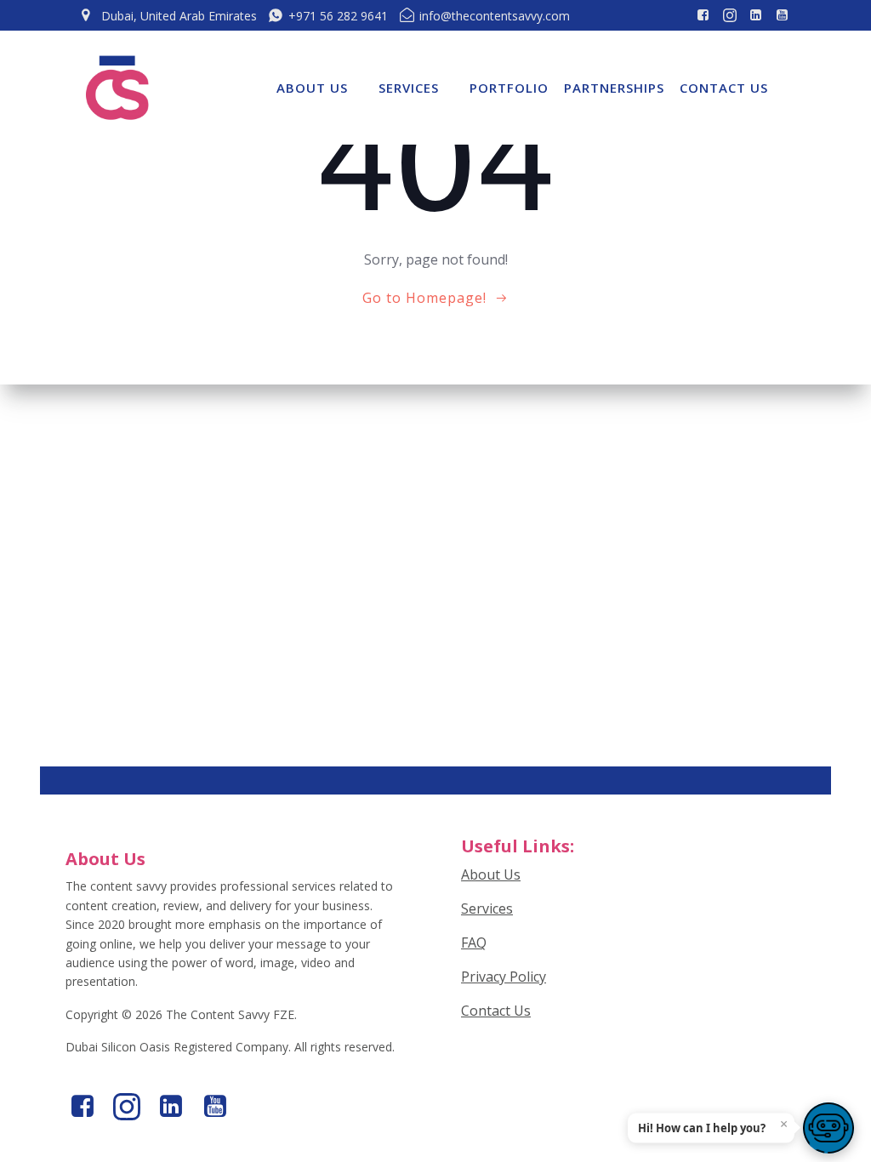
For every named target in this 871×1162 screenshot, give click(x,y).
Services (409, 87)
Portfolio (509, 87)
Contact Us (724, 87)
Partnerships (614, 87)
